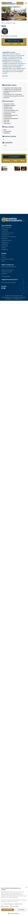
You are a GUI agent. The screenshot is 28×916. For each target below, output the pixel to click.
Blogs (2, 261)
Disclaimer (22, 297)
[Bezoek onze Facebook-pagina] (2, 288)
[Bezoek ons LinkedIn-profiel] (4, 288)
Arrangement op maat (7, 233)
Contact (3, 257)
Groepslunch (4, 229)
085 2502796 (6, 276)
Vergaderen (4, 238)
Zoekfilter (19, 3)
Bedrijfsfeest (4, 244)
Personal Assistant (6, 227)
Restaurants (9, 23)
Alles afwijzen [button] (21, 909)
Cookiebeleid (15, 297)
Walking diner (5, 242)
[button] (14, 913)
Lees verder (15, 901)
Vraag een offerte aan (13, 40)
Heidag (3, 247)
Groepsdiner (4, 231)
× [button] (26, 887)
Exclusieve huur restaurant (8, 236)
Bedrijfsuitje (4, 249)
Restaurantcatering (6, 240)
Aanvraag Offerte (13, 156)
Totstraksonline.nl (18, 298)
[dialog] (14, 901)
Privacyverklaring (6, 297)
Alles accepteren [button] (7, 909)
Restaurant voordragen (7, 259)
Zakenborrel (4, 246)
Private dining (5, 234)
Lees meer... (5, 76)
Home (2, 23)
